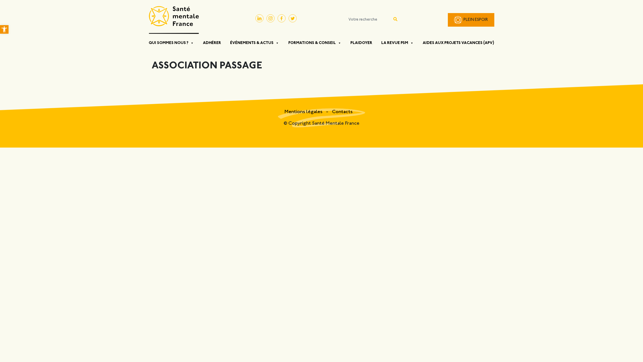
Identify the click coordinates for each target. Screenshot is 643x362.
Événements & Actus (252, 43)
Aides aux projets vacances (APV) (458, 43)
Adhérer (212, 43)
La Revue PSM (394, 43)
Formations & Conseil (312, 43)
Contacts (342, 112)
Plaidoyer (361, 43)
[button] (4, 29)
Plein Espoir (475, 20)
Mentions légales (304, 112)
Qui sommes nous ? (168, 43)
